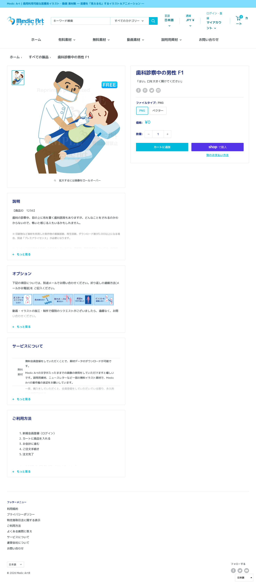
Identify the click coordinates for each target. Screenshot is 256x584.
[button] (244, 577)
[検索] (153, 21)
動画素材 (133, 39)
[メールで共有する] (158, 90)
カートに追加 (162, 147)
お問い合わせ (209, 39)
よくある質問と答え (19, 531)
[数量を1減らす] (148, 134)
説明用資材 (169, 39)
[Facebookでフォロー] (233, 570)
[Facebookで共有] (138, 90)
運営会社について (18, 543)
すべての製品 (39, 57)
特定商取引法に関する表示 (23, 520)
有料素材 (65, 39)
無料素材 (99, 39)
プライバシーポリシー (21, 514)
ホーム (36, 39)
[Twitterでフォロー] (240, 570)
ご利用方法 (14, 526)
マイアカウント (214, 25)
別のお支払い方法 (217, 155)
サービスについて (18, 537)
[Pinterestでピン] (145, 90)
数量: (139, 134)
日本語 (12, 564)
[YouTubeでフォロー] (246, 570)
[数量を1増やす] (167, 134)
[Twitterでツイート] (151, 90)
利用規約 (12, 509)
